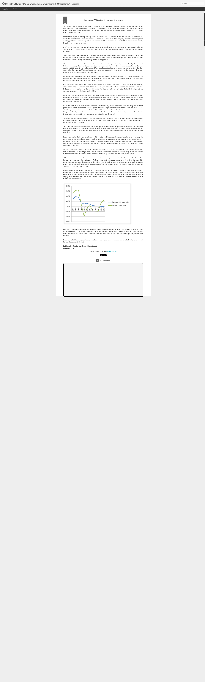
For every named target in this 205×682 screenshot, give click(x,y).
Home (15, 9)
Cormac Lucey (112, 251)
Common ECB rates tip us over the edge (103, 20)
